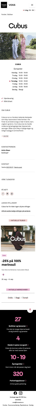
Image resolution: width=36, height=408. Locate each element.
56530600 (18, 399)
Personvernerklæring (13, 405)
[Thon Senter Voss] (8, 5)
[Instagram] (7, 193)
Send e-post (18, 167)
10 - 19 (29, 10)
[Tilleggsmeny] (32, 5)
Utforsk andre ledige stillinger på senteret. (16, 211)
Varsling (31, 405)
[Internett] (11, 193)
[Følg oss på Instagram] (20, 393)
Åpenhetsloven (24, 405)
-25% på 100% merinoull (11, 262)
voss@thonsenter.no (18, 402)
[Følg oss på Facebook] (15, 393)
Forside (3, 14)
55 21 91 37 (9, 167)
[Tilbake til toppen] (30, 310)
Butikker (10, 14)
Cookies (5, 405)
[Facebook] (2, 193)
